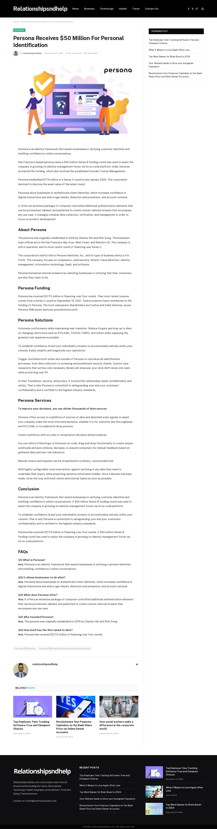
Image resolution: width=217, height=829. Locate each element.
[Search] (202, 8)
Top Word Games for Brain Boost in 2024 (169, 56)
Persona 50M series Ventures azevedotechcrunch (64, 648)
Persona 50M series (25, 648)
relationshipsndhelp (32, 53)
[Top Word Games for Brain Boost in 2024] (154, 809)
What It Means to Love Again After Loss (169, 50)
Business (89, 8)
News (75, 8)
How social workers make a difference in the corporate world (116, 725)
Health (123, 8)
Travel (136, 8)
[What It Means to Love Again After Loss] (154, 792)
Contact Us (151, 8)
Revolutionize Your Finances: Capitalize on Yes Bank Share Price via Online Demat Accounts (74, 727)
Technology (107, 8)
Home (16, 22)
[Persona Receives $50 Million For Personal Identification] (75, 101)
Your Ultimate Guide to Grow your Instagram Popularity (107, 799)
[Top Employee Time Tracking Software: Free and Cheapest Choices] (32, 707)
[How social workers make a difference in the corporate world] (118, 707)
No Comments (75, 53)
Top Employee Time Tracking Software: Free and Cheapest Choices (31, 725)
